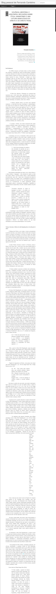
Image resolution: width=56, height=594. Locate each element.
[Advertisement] (43, 34)
